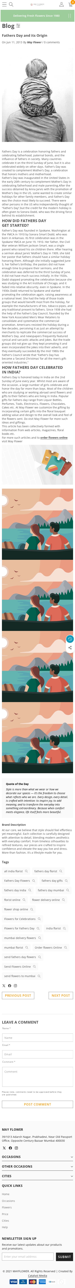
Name (6, 1028)
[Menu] (4, 4)
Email (6, 1045)
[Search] (11, 4)
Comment (9, 1061)
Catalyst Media (37, 1275)
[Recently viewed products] (70, 639)
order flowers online (54, 437)
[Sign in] (61, 4)
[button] (70, 656)
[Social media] (70, 647)
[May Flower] (37, 4)
